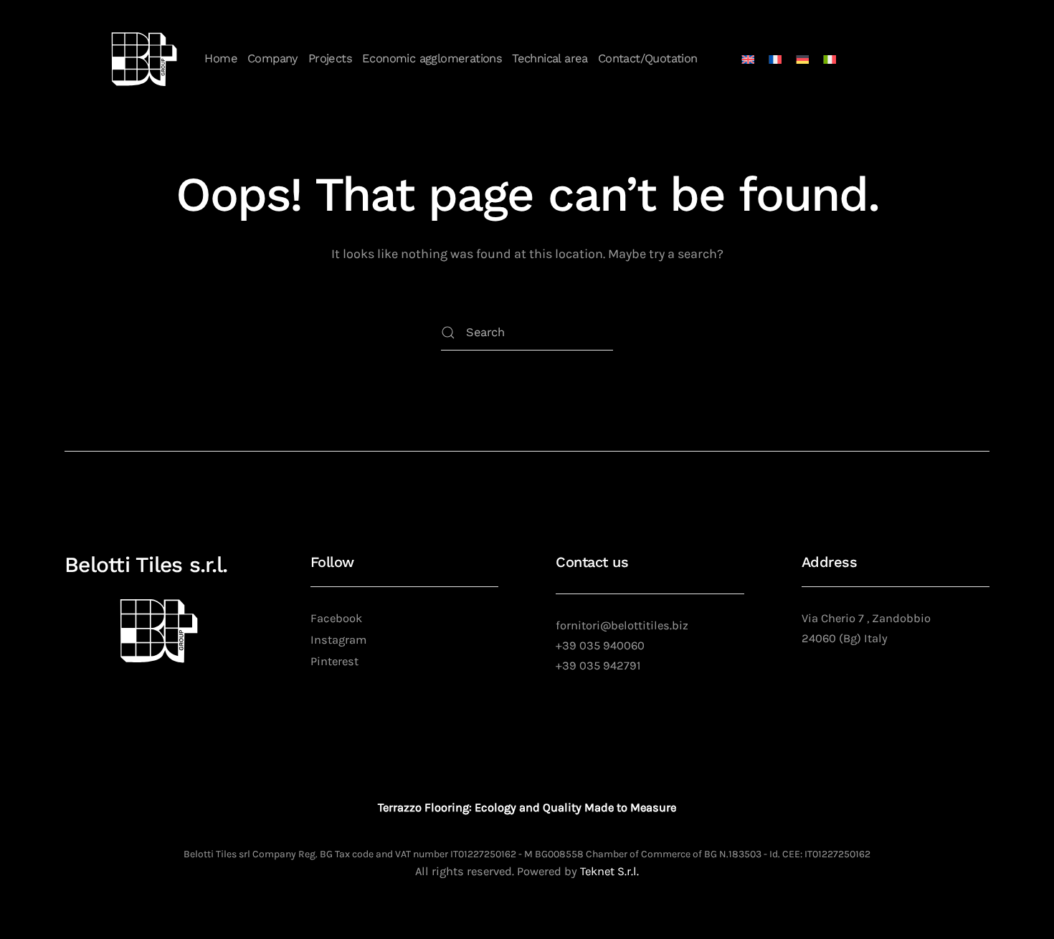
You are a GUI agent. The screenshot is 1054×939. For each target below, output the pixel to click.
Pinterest (334, 661)
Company (272, 58)
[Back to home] (144, 59)
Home (220, 58)
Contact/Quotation (648, 58)
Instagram (338, 640)
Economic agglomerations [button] (432, 58)
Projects (330, 58)
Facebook (336, 618)
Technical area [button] (550, 58)
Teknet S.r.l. (609, 871)
